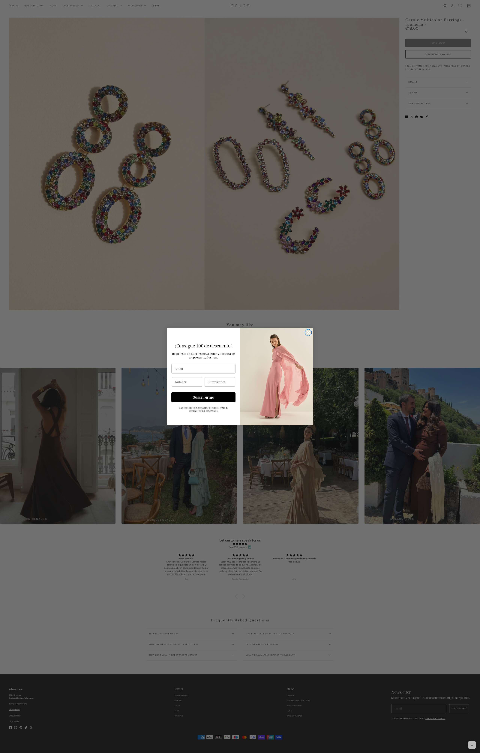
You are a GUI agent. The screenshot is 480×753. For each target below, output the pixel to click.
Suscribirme (203, 397)
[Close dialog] (308, 332)
